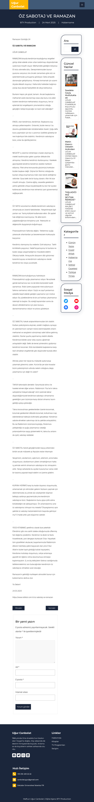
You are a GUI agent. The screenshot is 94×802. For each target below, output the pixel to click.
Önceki (18, 608)
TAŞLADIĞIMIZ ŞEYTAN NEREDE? (70, 196)
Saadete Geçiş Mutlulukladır (70, 94)
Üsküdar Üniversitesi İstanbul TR (30, 785)
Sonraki (51, 608)
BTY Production (64, 799)
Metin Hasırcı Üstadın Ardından (70, 145)
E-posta (19, 679)
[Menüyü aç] (82, 4)
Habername (68, 22)
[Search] (75, 49)
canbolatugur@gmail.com (28, 780)
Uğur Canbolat (21, 733)
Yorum (19, 637)
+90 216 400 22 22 (24, 774)
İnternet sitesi (21, 692)
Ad (17, 667)
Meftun (26, 799)
